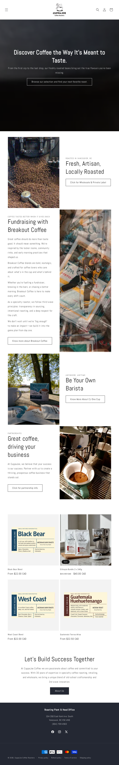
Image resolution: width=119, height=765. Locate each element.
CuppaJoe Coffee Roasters (25, 758)
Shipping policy (85, 758)
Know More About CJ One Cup (85, 399)
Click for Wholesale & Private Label (88, 182)
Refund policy (56, 758)
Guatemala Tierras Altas (70, 634)
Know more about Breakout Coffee (29, 340)
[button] (6, 9)
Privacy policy (43, 758)
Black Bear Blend (15, 569)
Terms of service (70, 758)
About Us (59, 690)
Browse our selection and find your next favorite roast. (59, 81)
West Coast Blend (15, 634)
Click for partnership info (25, 487)
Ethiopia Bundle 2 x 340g (71, 569)
